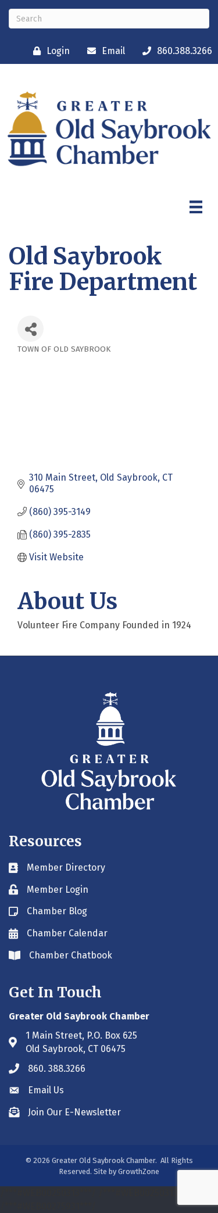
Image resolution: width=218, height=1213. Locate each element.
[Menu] (196, 207)
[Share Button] (30, 329)
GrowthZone (138, 1171)
